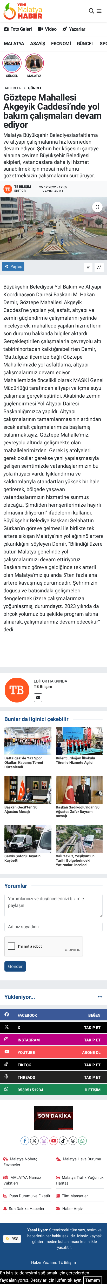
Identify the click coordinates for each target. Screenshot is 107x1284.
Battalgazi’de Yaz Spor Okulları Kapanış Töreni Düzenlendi (23, 762)
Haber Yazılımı (43, 1262)
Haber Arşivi (73, 1208)
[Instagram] (44, 1140)
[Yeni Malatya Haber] (22, 11)
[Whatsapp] (82, 1140)
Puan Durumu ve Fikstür (29, 1196)
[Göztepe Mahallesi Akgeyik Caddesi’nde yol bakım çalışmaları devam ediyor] (53, 228)
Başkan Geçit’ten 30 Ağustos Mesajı (20, 809)
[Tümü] (100, 996)
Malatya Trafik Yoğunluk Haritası (80, 1180)
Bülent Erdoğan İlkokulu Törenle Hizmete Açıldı (75, 760)
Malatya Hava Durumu (82, 1159)
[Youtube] (53, 1140)
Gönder (15, 966)
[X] (34, 1140)
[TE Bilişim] (16, 689)
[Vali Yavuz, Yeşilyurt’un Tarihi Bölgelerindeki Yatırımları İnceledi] (79, 838)
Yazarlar (76, 29)
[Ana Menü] (99, 11)
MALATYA (14, 43)
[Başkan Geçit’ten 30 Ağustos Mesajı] (27, 789)
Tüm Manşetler (75, 1196)
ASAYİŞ (37, 43)
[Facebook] (25, 1140)
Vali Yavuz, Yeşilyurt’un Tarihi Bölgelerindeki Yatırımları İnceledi (75, 860)
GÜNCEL (85, 43)
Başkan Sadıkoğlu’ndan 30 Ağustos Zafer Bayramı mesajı (77, 811)
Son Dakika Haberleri (27, 1208)
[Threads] (73, 1140)
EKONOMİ (61, 43)
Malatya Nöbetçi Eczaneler (21, 1162)
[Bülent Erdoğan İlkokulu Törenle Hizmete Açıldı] (79, 740)
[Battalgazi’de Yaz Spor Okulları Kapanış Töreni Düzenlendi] (27, 740)
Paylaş (16, 266)
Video (50, 29)
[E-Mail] (38, 697)
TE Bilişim (43, 686)
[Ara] (91, 11)
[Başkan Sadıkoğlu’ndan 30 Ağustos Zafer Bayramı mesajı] (79, 789)
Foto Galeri (21, 29)
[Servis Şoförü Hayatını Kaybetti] (27, 838)
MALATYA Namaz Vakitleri (22, 1180)
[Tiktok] (63, 1140)
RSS (14, 1238)
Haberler (12, 88)
